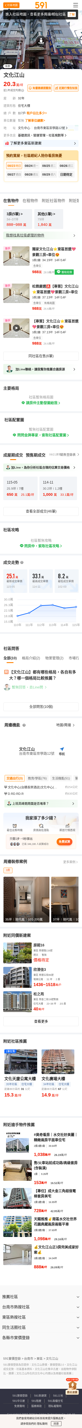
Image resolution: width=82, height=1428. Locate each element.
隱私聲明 (41, 1423)
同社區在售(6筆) (41, 356)
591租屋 (36, 1401)
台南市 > (30, 1358)
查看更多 (41, 1021)
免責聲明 (19, 1406)
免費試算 (64, 841)
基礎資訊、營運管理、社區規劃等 (41, 135)
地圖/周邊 (64, 725)
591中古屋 (18, 1401)
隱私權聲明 (54, 1406)
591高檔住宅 (55, 1401)
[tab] (13, 455)
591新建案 (40, 1395)
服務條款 (36, 1406)
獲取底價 (66, 272)
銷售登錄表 (68, 454)
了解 (72, 14)
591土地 (58, 1395)
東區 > (41, 1358)
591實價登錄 (20, 1395)
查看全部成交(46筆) (41, 511)
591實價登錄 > (13, 1358)
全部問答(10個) (41, 707)
